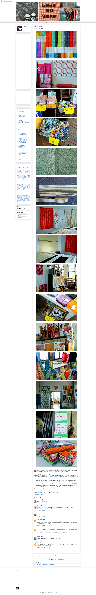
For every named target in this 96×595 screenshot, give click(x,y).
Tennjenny (39, 519)
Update (23, 185)
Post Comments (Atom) (59, 559)
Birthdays (19, 172)
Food (28, 170)
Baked (28, 175)
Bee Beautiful (27, 185)
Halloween (25, 198)
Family (28, 168)
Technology (19, 185)
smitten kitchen (21, 115)
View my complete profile (26, 28)
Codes (20, 193)
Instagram (19, 179)
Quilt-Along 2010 (69, 22)
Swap (18, 201)
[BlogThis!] (54, 492)
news (18, 198)
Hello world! (20, 130)
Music (28, 172)
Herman (23, 193)
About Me (26, 22)
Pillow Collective (27, 199)
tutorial (18, 192)
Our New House (25, 177)
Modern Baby (24, 194)
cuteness (19, 178)
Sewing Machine (26, 189)
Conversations (20, 168)
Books (28, 180)
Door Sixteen (21, 157)
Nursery (21, 199)
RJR (25, 200)
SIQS (27, 200)
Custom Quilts (59, 22)
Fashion (19, 171)
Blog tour (19, 186)
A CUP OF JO (21, 111)
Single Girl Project (25, 184)
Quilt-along (24, 179)
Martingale (24, 190)
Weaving (20, 201)
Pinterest (18, 200)
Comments (21, 217)
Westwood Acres (24, 201)
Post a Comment (39, 549)
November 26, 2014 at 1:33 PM (43, 510)
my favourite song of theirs (54, 476)
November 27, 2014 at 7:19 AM (43, 533)
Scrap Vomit (19, 189)
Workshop (24, 197)
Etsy (24, 170)
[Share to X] (55, 492)
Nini (38, 542)
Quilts (38, 494)
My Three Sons (21, 133)
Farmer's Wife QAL (26, 188)
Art (24, 182)
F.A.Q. (45, 22)
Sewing (19, 170)
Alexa (18, 193)
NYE (29, 195)
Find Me (39, 22)
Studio (29, 200)
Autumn (18, 190)
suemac (38, 499)
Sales (22, 186)
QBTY (23, 200)
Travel (18, 175)
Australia (28, 182)
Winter (28, 176)
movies (28, 190)
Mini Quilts (19, 187)
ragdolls (23, 175)
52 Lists (24, 186)
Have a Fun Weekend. (22, 112)
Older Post (76, 555)
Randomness (43, 494)
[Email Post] (49, 492)
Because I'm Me (21, 125)
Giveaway (19, 176)
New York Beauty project (21, 196)
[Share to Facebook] (56, 492)
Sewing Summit (23, 192)
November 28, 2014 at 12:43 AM (43, 539)
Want (18, 174)
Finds (18, 180)
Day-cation (24, 176)
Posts (20, 215)
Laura (38, 513)
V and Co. (20, 120)
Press (32, 22)
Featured (28, 186)
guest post (28, 197)
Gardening (27, 171)
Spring (28, 179)
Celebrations (23, 174)
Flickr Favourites (21, 183)
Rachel (38, 505)
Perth (27, 196)
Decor (18, 177)
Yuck (24, 172)
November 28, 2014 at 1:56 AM (43, 547)
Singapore (28, 183)
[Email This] (52, 492)
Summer (24, 187)
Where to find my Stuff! (22, 134)
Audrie (39, 492)
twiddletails (21, 145)
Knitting (23, 180)
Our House (26, 178)
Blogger (55, 592)
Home (19, 22)
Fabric (28, 174)
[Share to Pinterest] (57, 492)
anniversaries (20, 182)
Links (51, 22)
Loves (18, 184)
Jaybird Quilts (21, 149)
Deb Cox (39, 527)
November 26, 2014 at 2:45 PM (43, 525)
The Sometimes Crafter (23, 129)
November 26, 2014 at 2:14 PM (43, 516)
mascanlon (39, 536)
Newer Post (37, 555)
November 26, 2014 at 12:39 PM (43, 503)
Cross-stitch (21, 198)
